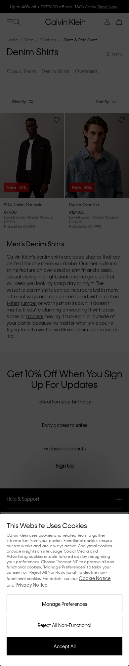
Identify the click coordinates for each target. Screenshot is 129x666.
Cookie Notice (94, 578)
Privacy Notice (32, 585)
